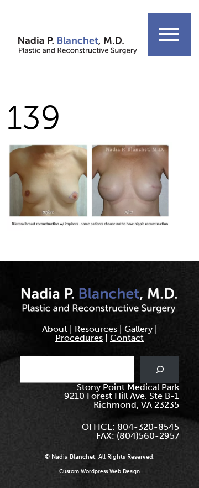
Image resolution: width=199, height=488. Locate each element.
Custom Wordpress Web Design (99, 471)
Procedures (79, 338)
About (56, 329)
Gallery (138, 329)
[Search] (159, 369)
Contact (127, 338)
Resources (96, 329)
